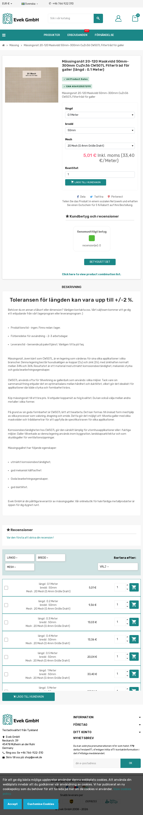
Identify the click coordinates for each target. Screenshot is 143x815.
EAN (68, 86)
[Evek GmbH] (20, 18)
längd (69, 108)
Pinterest (117, 196)
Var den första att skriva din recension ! (30, 537)
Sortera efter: (125, 558)
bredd (69, 124)
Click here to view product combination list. (91, 274)
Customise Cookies (40, 804)
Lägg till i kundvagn (134, 587)
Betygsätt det (100, 261)
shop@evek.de (33, 757)
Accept (13, 804)
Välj (104, 566)
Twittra (98, 196)
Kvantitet (71, 168)
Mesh (68, 139)
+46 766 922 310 (61, 3)
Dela (82, 196)
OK (130, 763)
